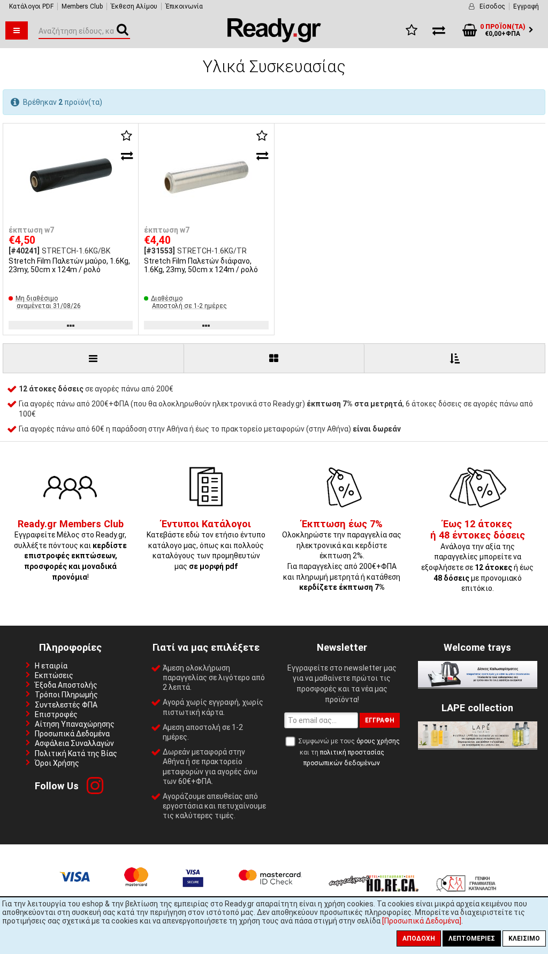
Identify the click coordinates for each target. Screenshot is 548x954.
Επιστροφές (56, 714)
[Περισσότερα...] (71, 175)
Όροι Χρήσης (57, 763)
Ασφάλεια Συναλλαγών (74, 743)
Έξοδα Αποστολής (66, 685)
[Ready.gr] (274, 39)
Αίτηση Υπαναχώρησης (75, 724)
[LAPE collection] (477, 745)
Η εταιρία (51, 665)
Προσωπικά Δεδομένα (72, 733)
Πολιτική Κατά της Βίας (76, 753)
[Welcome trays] (477, 684)
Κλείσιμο (524, 938)
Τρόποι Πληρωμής (66, 694)
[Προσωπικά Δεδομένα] (421, 921)
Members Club (82, 6)
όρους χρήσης (378, 741)
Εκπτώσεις (54, 675)
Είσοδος (492, 6)
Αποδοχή (418, 938)
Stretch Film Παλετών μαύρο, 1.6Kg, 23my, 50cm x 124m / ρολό (69, 265)
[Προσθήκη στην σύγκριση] (126, 156)
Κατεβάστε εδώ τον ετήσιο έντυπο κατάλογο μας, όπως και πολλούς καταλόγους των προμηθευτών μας (206, 545)
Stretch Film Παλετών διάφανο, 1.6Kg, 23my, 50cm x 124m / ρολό (201, 265)
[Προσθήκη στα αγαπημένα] (126, 136)
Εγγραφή (526, 6)
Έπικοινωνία (184, 6)
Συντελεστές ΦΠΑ (66, 705)
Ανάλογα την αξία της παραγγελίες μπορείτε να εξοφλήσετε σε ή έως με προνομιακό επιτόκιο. (477, 556)
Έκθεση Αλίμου (134, 6)
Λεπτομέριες (471, 938)
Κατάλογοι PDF (31, 6)
